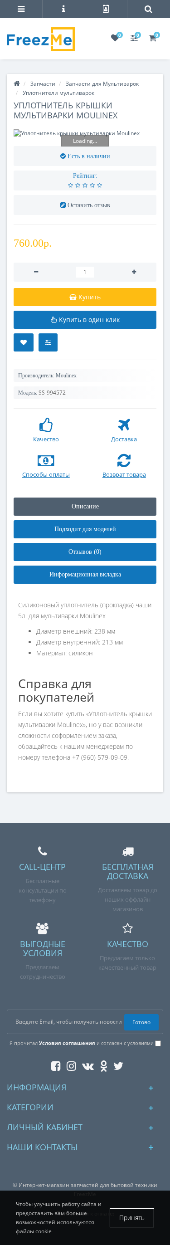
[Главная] (17, 84)
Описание (85, 506)
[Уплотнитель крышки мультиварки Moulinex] (85, 133)
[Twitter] (116, 1064)
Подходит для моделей (85, 529)
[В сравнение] (48, 342)
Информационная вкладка (85, 574)
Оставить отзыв (89, 205)
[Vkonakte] (86, 1064)
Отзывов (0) (85, 551)
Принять (132, 1217)
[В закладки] (24, 342)
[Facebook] (54, 1064)
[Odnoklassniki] (101, 1064)
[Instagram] (69, 1064)
